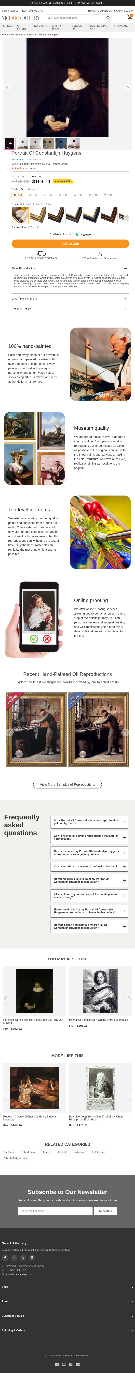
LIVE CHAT (38, 10)
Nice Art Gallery (24, 18)
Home (5, 34)
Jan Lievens (17, 34)
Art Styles (21, 27)
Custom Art (77, 27)
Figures (46, 1152)
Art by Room (56, 27)
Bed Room (9, 1152)
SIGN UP (118, 10)
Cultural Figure (28, 1152)
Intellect (62, 1152)
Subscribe (105, 1211)
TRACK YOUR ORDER (100, 10)
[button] (7, 88)
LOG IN (129, 10)
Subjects (40, 25)
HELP (24, 10)
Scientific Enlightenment (15, 1158)
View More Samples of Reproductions (67, 784)
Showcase (121, 25)
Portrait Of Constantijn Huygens (42, 34)
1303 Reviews (31, 168)
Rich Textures (98, 1152)
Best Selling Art (99, 27)
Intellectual (79, 1152)
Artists (7, 25)
